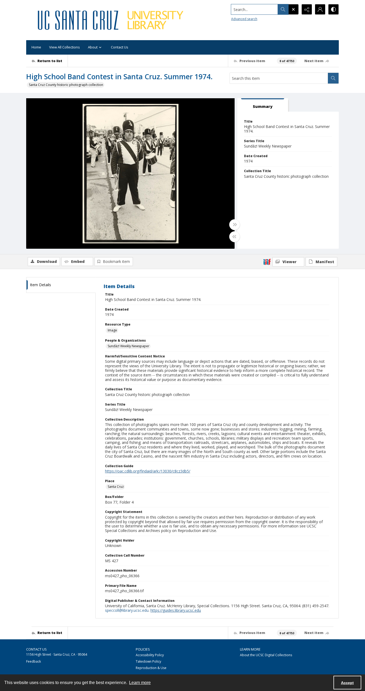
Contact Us (119, 47)
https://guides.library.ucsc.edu (175, 610)
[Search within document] (333, 78)
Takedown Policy (148, 661)
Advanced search (244, 19)
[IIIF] (267, 261)
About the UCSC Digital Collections (266, 655)
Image (112, 330)
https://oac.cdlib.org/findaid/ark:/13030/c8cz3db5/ (147, 471)
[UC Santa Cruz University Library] (111, 20)
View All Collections (64, 47)
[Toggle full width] (234, 224)
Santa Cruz (116, 486)
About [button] (93, 47)
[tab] (262, 105)
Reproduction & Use (151, 668)
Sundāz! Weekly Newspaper (128, 346)
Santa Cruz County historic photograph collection (66, 84)
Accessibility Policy (150, 655)
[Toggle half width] (234, 236)
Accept (347, 683)
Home (36, 47)
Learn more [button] (140, 682)
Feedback (33, 661)
